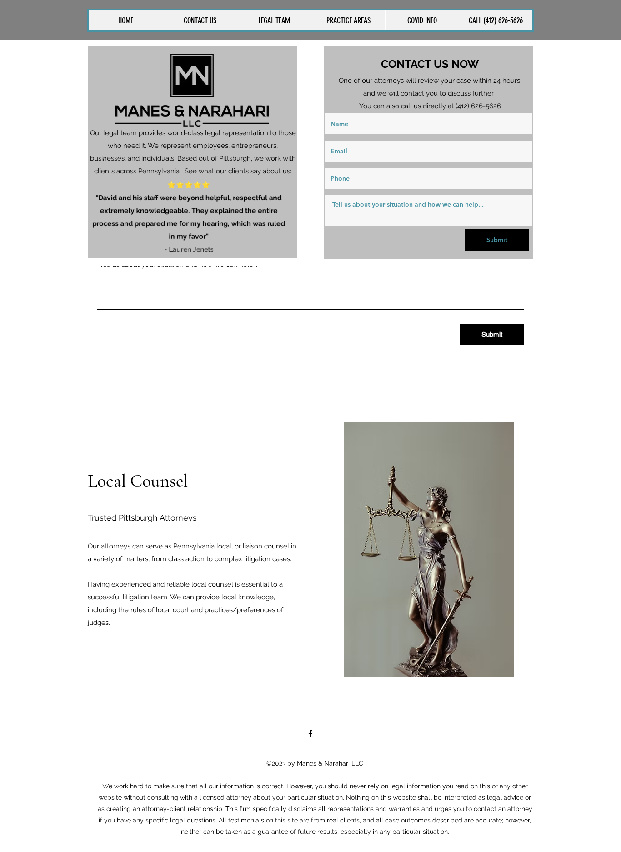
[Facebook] (310, 733)
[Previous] (100, 152)
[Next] (284, 152)
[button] (348, 20)
